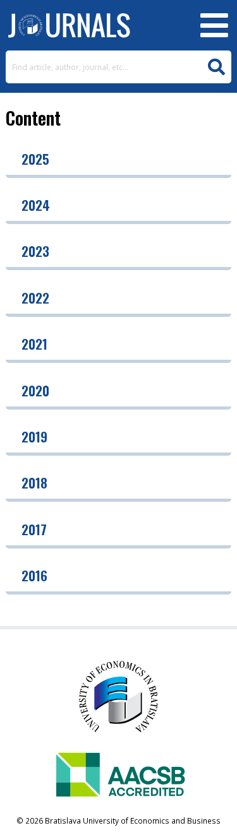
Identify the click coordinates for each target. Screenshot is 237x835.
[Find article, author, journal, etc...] (216, 67)
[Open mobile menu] (214, 25)
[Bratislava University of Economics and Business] (69, 25)
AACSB (119, 777)
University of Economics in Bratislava (118, 700)
